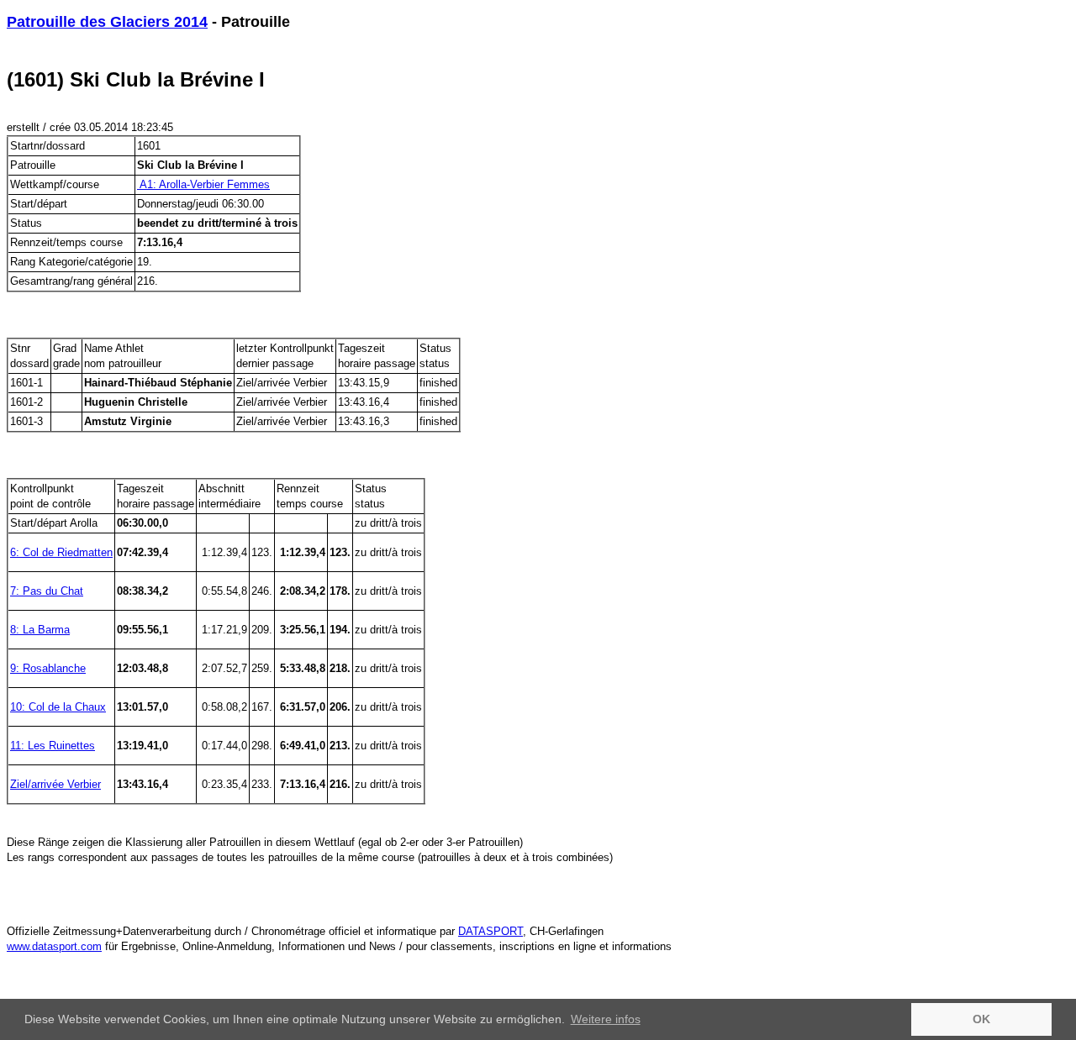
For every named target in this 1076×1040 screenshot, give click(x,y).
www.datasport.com (54, 946)
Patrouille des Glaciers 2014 (107, 21)
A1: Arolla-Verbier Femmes (203, 184)
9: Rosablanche (48, 668)
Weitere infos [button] (606, 1019)
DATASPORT (490, 931)
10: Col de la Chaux (58, 707)
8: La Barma (40, 629)
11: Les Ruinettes (52, 745)
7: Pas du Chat (46, 591)
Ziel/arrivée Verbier (55, 784)
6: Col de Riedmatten (61, 552)
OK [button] (981, 1019)
